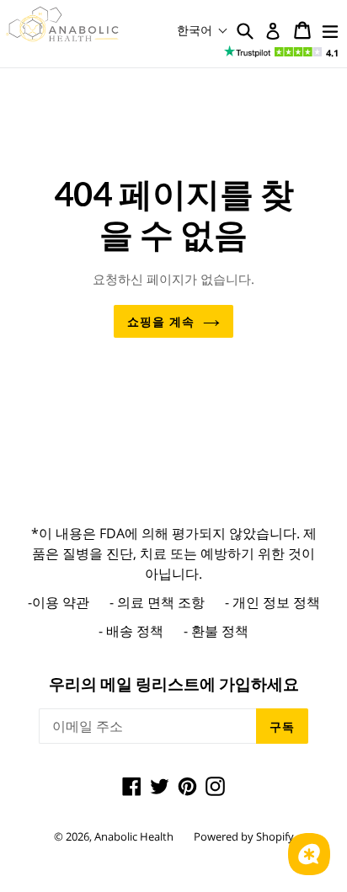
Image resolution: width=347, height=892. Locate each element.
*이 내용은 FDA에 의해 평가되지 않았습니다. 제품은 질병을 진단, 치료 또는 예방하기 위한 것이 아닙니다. (174, 553)
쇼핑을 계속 (161, 321)
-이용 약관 (58, 602)
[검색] (245, 30)
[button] (202, 30)
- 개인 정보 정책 (272, 602)
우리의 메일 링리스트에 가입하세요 (174, 684)
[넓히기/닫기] (330, 30)
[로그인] (272, 31)
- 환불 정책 (216, 631)
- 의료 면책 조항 (157, 602)
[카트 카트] (302, 30)
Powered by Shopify (244, 836)
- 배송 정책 (131, 631)
